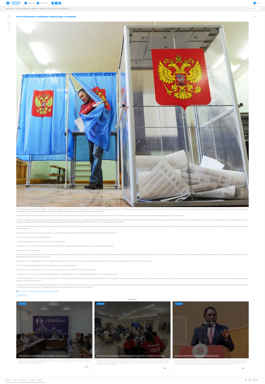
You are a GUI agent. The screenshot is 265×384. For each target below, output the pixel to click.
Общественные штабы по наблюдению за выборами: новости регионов (43, 356)
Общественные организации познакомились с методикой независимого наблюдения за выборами (131, 356)
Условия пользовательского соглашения (15, 382)
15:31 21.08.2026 (22, 303)
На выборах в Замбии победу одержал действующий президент (197, 356)
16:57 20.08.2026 (100, 303)
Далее (86, 366)
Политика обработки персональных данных (35, 382)
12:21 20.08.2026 (179, 303)
